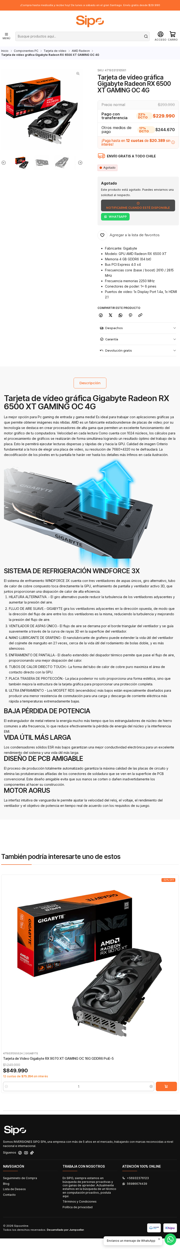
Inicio (4, 50)
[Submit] (146, 36)
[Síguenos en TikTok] (32, 1153)
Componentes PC (26, 50)
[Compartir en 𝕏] (110, 315)
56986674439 (137, 1183)
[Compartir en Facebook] (101, 315)
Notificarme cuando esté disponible (138, 207)
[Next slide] (79, 163)
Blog (6, 1183)
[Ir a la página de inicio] (90, 21)
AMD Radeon (81, 50)
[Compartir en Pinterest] (130, 315)
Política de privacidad (78, 1207)
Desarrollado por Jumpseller (65, 1229)
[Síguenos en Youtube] (26, 1153)
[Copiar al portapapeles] (140, 315)
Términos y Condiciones (80, 1201)
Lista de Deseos (14, 1189)
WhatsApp (118, 216)
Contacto (9, 1194)
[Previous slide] (4, 163)
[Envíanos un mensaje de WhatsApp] (170, 1239)
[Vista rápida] (6, 967)
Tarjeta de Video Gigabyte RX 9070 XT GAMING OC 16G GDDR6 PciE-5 (58, 1058)
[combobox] (82, 36)
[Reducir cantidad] (6, 1086)
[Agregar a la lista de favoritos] (6, 957)
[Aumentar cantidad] (151, 1086)
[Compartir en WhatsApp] (120, 315)
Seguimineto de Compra (20, 1178)
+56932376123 (138, 1178)
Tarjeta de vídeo (55, 50)
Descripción (90, 383)
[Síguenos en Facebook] (20, 1153)
